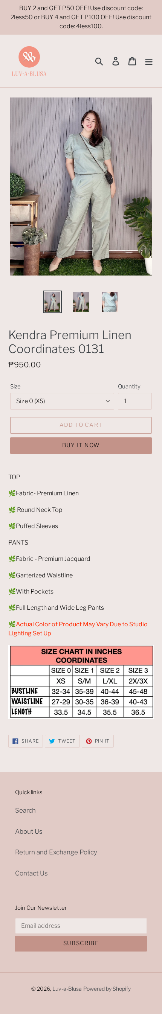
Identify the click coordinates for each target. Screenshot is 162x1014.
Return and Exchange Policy (56, 852)
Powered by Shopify (107, 988)
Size (15, 386)
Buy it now (81, 445)
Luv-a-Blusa (67, 988)
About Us (29, 831)
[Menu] (149, 61)
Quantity (129, 386)
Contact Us (31, 873)
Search (25, 810)
